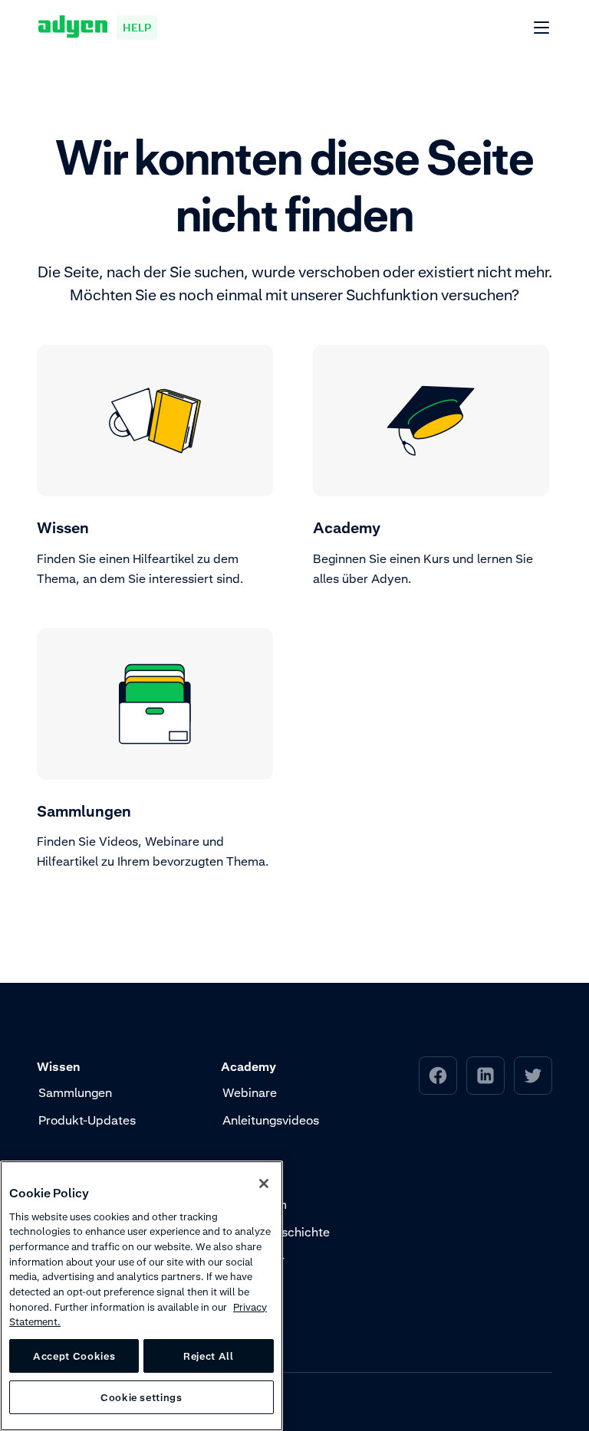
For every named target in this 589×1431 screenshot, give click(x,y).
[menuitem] (438, 1075)
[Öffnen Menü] (542, 28)
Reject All (208, 1356)
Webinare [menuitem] (249, 1092)
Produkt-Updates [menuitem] (87, 1120)
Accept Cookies (74, 1356)
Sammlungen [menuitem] (75, 1092)
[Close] (264, 1183)
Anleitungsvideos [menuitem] (270, 1120)
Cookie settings (141, 1397)
